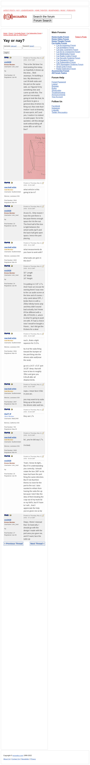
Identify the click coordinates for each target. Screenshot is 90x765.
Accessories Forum (60, 71)
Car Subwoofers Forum (66, 62)
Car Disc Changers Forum (67, 50)
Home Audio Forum (60, 37)
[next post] (6, 57)
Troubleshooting (58, 93)
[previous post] (6, 182)
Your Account (57, 97)
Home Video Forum (60, 39)
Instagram (56, 108)
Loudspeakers (27, 10)
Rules (54, 88)
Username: (10, 46)
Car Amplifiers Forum (65, 48)
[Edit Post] (43, 58)
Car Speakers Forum (65, 60)
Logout (54, 84)
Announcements (58, 95)
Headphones (54, 10)
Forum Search (42, 20)
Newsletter (25, 759)
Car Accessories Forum (66, 45)
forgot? (32, 46)
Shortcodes (56, 90)
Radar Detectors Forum (66, 69)
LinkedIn (55, 110)
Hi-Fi (18, 10)
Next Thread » (37, 543)
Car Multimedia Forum (65, 54)
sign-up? (14, 46)
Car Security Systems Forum (68, 58)
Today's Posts (81, 37)
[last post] (8, 57)
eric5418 (7, 62)
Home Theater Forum (61, 41)
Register (55, 86)
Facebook (56, 106)
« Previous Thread (13, 543)
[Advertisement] (24, 649)
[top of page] (5, 57)
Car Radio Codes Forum (66, 56)
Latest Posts (9, 10)
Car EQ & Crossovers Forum (68, 52)
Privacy (33, 759)
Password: (28, 46)
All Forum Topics (59, 73)
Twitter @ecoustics (59, 112)
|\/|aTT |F (7, 414)
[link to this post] (10, 57)
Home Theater (41, 10)
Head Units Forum (64, 67)
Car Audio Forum (59, 43)
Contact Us (16, 759)
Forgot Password (59, 82)
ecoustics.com (18, 755)
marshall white (10, 187)
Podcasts (71, 10)
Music (63, 10)
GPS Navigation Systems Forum (69, 64)
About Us (6, 759)
